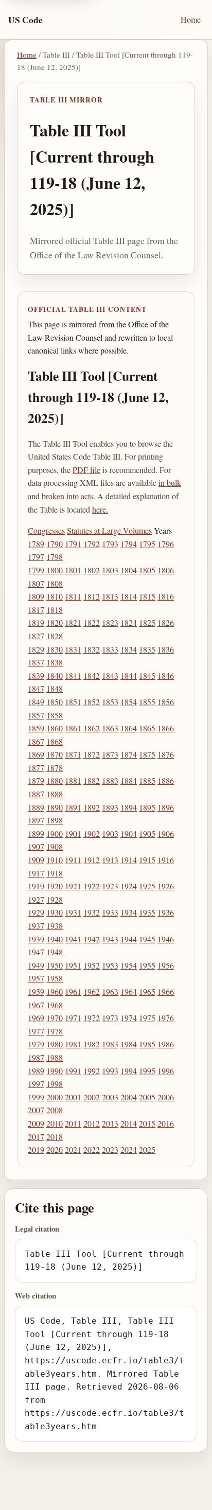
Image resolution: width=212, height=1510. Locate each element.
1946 (165, 939)
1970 (54, 1017)
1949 (36, 965)
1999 (36, 1097)
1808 (54, 583)
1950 (54, 965)
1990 (54, 1070)
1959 (36, 991)
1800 (54, 570)
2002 (91, 1097)
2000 (54, 1097)
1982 (91, 1044)
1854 (128, 701)
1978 (54, 1031)
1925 (147, 886)
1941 (73, 939)
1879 (36, 780)
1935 (147, 912)
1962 (91, 991)
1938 (54, 925)
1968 (54, 1004)
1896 (165, 807)
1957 (36, 978)
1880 (54, 780)
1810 (54, 596)
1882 (91, 780)
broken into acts (67, 495)
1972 (91, 1017)
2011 (73, 1123)
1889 (36, 807)
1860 (54, 728)
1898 (54, 820)
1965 (147, 991)
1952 (91, 965)
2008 (54, 1109)
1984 (128, 1044)
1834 (128, 649)
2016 (165, 1123)
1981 (73, 1044)
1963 (110, 991)
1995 (147, 1070)
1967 (36, 1004)
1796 (165, 543)
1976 (165, 1017)
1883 (110, 780)
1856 (165, 701)
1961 (73, 991)
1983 (110, 1044)
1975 (147, 1017)
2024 (128, 1149)
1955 (147, 965)
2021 (73, 1149)
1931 (73, 912)
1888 (54, 793)
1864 (128, 728)
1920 (54, 886)
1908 (54, 846)
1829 (36, 649)
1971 (73, 1017)
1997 (36, 1083)
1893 (110, 807)
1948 (54, 951)
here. (100, 509)
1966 (165, 991)
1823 (110, 622)
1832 (91, 649)
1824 (128, 622)
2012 (91, 1123)
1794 (128, 543)
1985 (147, 1044)
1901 (73, 833)
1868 (54, 741)
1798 (54, 556)
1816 (165, 596)
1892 (91, 807)
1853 (110, 701)
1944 (128, 939)
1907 (36, 846)
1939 (36, 939)
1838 (54, 662)
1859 (36, 728)
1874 (128, 754)
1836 (165, 649)
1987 (36, 1057)
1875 (147, 754)
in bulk (169, 482)
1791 (73, 543)
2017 (36, 1136)
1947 (36, 951)
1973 (110, 1017)
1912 (91, 859)
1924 (128, 886)
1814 (128, 596)
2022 (91, 1149)
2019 (36, 1149)
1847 (36, 688)
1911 (73, 859)
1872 (91, 754)
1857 (36, 715)
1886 (165, 780)
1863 (110, 728)
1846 (165, 675)
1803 (110, 570)
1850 (54, 701)
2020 (54, 1149)
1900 (54, 833)
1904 (128, 833)
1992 (91, 1070)
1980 (54, 1044)
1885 (147, 780)
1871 (73, 754)
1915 (147, 859)
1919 (36, 886)
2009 (36, 1123)
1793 (110, 543)
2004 (128, 1097)
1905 (147, 833)
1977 (36, 1031)
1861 (73, 728)
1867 (36, 741)
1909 (36, 859)
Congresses (46, 530)
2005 (147, 1097)
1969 (36, 1017)
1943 (110, 939)
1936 (165, 912)
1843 (110, 675)
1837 (36, 662)
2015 (147, 1123)
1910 (54, 859)
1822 (91, 622)
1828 (54, 635)
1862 (91, 728)
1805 (147, 570)
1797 (36, 556)
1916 (165, 859)
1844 (128, 675)
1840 (54, 675)
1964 (128, 991)
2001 (73, 1097)
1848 (54, 688)
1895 (147, 807)
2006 (165, 1097)
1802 (91, 570)
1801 (73, 570)
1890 (54, 807)
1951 (73, 965)
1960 (54, 991)
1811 (73, 596)
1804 (128, 570)
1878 (54, 767)
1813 (110, 596)
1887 (36, 793)
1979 (36, 1044)
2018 (54, 1136)
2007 (36, 1109)
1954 (128, 965)
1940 (54, 939)
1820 (54, 622)
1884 (128, 780)
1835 (147, 649)
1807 (36, 583)
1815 (147, 596)
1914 (128, 859)
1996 (165, 1070)
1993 (110, 1070)
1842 (91, 675)
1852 (91, 701)
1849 (36, 701)
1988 (54, 1057)
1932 (91, 912)
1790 (54, 543)
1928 (54, 899)
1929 (36, 912)
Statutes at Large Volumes (109, 530)
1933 (110, 912)
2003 (110, 1097)
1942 (91, 939)
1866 (165, 728)
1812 (91, 596)
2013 (110, 1123)
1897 (36, 820)
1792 (91, 543)
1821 (73, 622)
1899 (36, 833)
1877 (36, 767)
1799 (36, 570)
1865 (147, 728)
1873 (110, 754)
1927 (36, 899)
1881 (73, 780)
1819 (36, 622)
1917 (36, 873)
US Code (25, 19)
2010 (54, 1123)
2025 (147, 1149)
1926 (165, 886)
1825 (147, 622)
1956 (165, 965)
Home (191, 19)
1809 (36, 596)
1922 (91, 886)
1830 (54, 649)
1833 (110, 649)
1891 (73, 807)
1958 (54, 978)
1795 (147, 543)
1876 (165, 754)
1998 (54, 1083)
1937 (36, 925)
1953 (110, 965)
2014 (128, 1123)
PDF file (86, 469)
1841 (73, 675)
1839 (36, 675)
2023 (110, 1149)
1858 (54, 715)
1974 (128, 1017)
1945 (147, 939)
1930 (54, 912)
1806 (165, 570)
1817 (36, 609)
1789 (36, 543)
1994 (128, 1070)
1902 (91, 833)
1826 (165, 622)
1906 (165, 833)
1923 (110, 886)
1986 (165, 1044)
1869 (36, 754)
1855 (147, 701)
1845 (147, 675)
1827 (36, 635)
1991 (73, 1070)
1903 (110, 833)
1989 (36, 1070)
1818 (54, 609)
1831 (73, 649)
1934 (128, 912)
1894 (128, 807)
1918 (54, 873)
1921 (73, 886)
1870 (54, 754)
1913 (110, 859)
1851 (73, 701)
